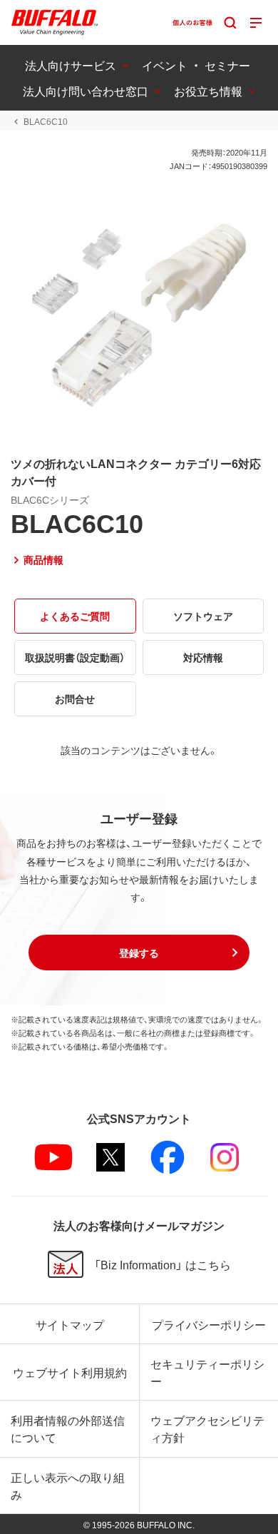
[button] (139, 952)
